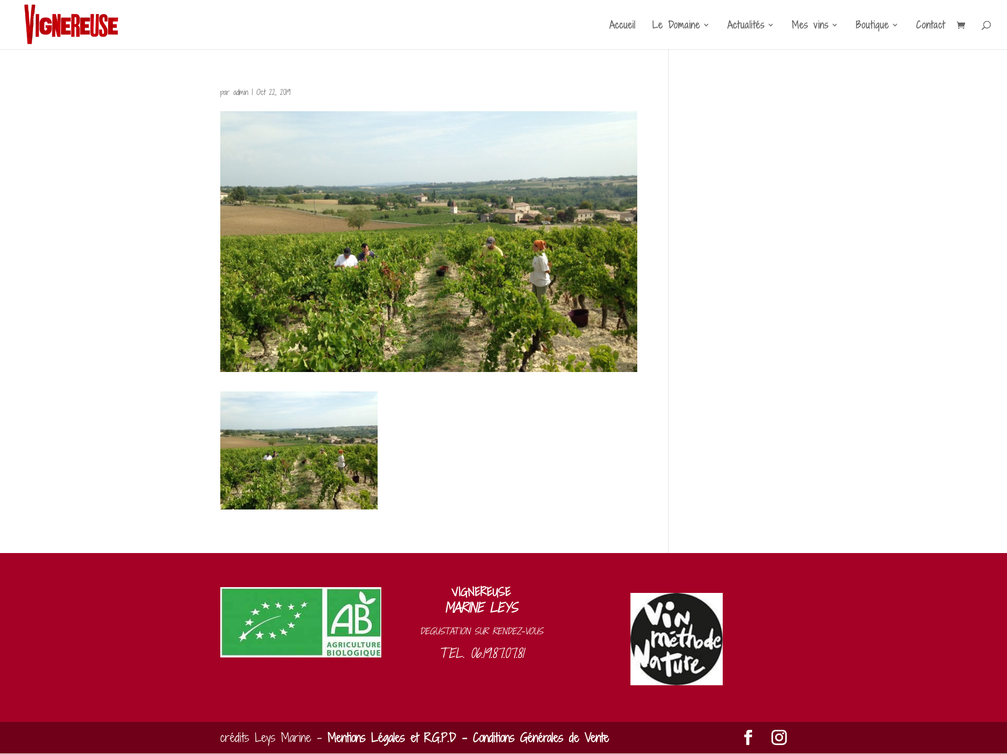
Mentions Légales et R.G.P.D (392, 737)
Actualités (746, 26)
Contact (930, 26)
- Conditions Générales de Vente (532, 737)
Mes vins (810, 26)
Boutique (872, 26)
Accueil (622, 26)
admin (240, 92)
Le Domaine (676, 26)
